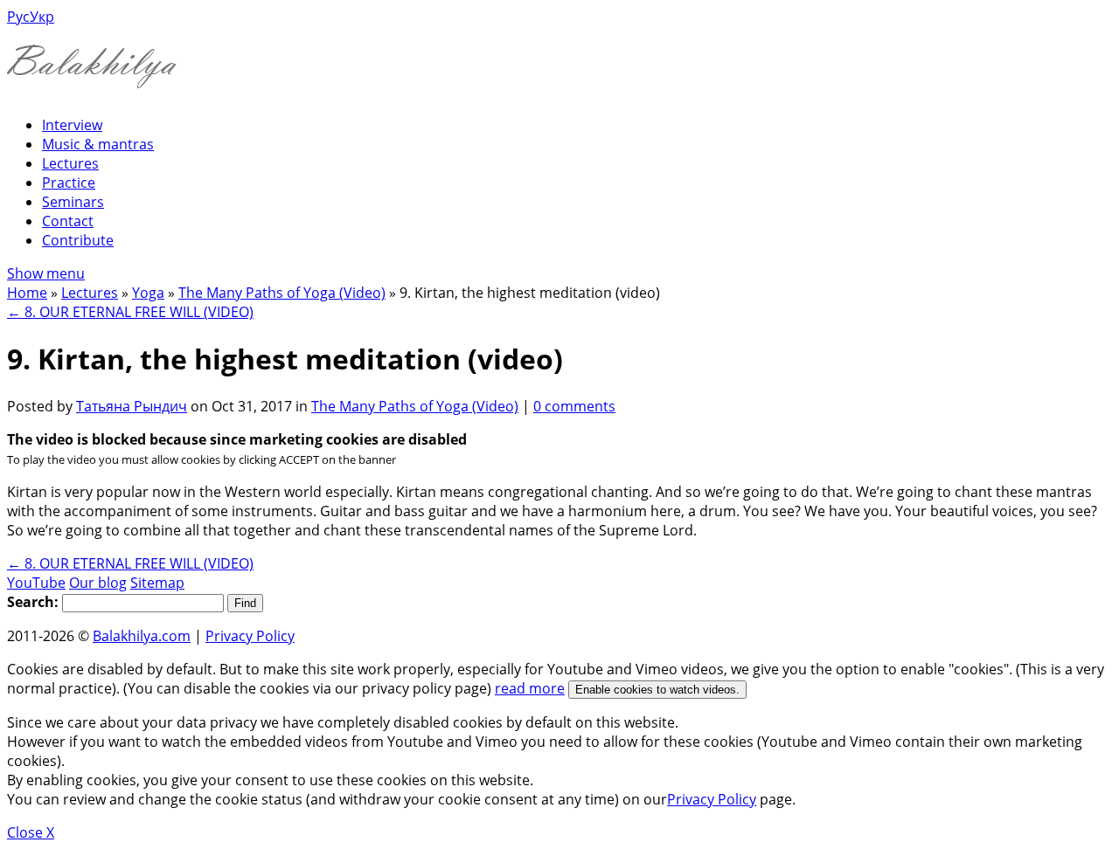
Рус (18, 16)
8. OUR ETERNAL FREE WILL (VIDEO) (130, 311)
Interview (72, 125)
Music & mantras (98, 144)
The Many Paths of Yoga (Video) (282, 292)
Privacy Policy (250, 635)
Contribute (78, 240)
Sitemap (157, 582)
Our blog (98, 582)
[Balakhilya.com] (92, 77)
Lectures (70, 163)
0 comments (574, 406)
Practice (68, 182)
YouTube (36, 582)
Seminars (73, 201)
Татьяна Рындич (131, 406)
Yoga (148, 292)
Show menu (46, 273)
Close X (30, 832)
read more (530, 688)
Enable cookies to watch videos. (657, 689)
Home (27, 292)
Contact (68, 221)
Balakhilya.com (142, 635)
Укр (42, 16)
